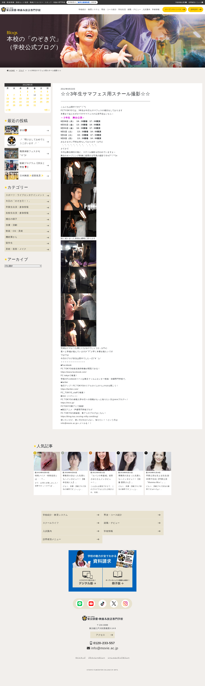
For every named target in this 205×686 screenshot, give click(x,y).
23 (27, 102)
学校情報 (156, 9)
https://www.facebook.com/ (73, 372)
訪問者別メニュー (195, 2)
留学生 (9, 243)
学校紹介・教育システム (89, 9)
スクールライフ (51, 523)
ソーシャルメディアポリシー (119, 658)
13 (8, 99)
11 (41, 95)
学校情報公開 (180, 2)
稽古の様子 (11, 219)
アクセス (100, 635)
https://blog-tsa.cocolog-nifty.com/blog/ (79, 416)
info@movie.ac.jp (69, 423)
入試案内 (146, 9)
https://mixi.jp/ (67, 403)
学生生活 (122, 9)
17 (35, 99)
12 (47, 95)
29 (20, 105)
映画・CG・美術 (14, 231)
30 (27, 105)
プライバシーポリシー (96, 658)
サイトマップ (80, 658)
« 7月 (8, 110)
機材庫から (11, 237)
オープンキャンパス (173, 9)
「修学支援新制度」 (83, 2)
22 (20, 102)
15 (20, 99)
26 (47, 102)
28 (14, 105)
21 (14, 102)
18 (41, 99)
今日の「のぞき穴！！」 (18, 201)
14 (14, 99)
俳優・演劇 (11, 225)
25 (41, 102)
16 (27, 99)
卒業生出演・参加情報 (17, 207)
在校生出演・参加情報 (17, 213)
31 (35, 105)
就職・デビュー (134, 9)
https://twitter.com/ (69, 389)
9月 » (47, 110)
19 (47, 99)
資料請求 (194, 9)
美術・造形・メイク (16, 249)
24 (35, 102)
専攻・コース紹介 (109, 9)
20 (8, 102)
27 (8, 105)
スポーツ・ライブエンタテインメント (25, 195)
